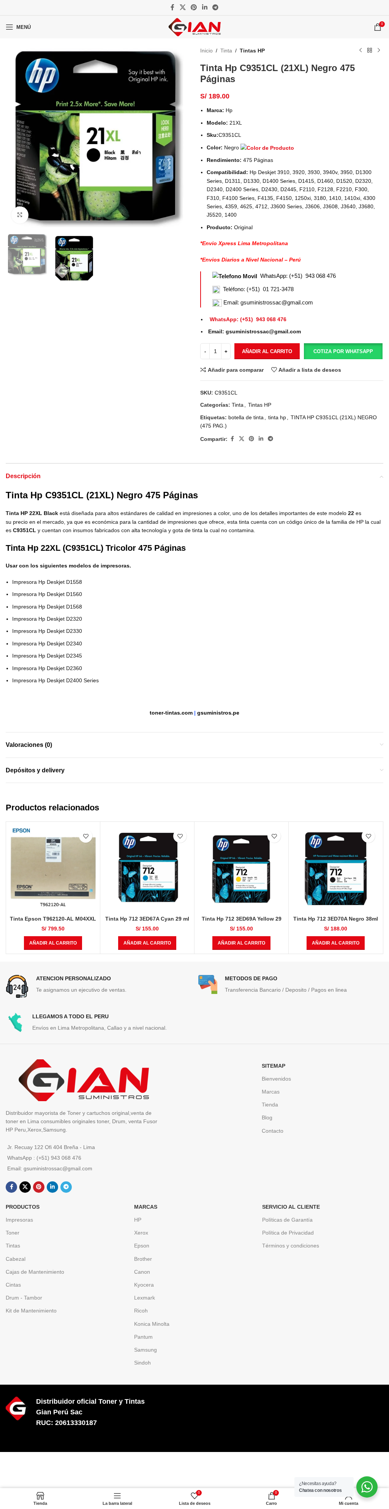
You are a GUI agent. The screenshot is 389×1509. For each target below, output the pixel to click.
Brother (143, 1259)
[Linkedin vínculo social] (204, 7)
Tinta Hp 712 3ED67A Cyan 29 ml (147, 919)
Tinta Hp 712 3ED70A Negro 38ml (335, 919)
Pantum (143, 1337)
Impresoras (19, 1220)
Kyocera (144, 1285)
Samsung (145, 1350)
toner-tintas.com (171, 713)
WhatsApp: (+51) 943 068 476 (298, 276)
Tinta (226, 51)
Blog (267, 1117)
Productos (23, 1207)
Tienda (270, 1105)
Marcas (271, 1092)
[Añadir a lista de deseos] (85, 836)
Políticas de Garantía (287, 1220)
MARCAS (145, 1207)
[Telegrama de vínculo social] (215, 7)
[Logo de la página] (194, 27)
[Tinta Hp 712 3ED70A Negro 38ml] (336, 869)
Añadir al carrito (267, 351)
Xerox (141, 1233)
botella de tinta (246, 417)
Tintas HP (252, 51)
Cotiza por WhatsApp (343, 351)
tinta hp (277, 417)
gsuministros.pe (218, 713)
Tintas (13, 1246)
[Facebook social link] (172, 7)
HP (137, 1220)
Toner (12, 1233)
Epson (141, 1246)
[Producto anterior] (360, 50)
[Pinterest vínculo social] (193, 7)
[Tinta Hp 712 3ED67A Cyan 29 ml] (147, 869)
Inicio (206, 51)
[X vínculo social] (182, 7)
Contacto (272, 1131)
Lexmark (144, 1298)
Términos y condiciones (290, 1246)
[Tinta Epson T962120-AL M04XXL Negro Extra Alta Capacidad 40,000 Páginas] (53, 869)
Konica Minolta (151, 1324)
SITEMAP (273, 1066)
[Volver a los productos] (369, 50)
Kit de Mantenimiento (31, 1311)
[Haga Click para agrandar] (19, 214)
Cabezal (15, 1259)
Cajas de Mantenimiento (35, 1272)
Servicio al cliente (291, 1207)
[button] (343, 351)
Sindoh (142, 1363)
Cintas (13, 1285)
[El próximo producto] (378, 50)
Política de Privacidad (288, 1233)
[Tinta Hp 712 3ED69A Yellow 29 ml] (241, 869)
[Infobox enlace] (98, 986)
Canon (142, 1272)
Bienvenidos (276, 1079)
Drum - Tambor (24, 1298)
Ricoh (141, 1311)
